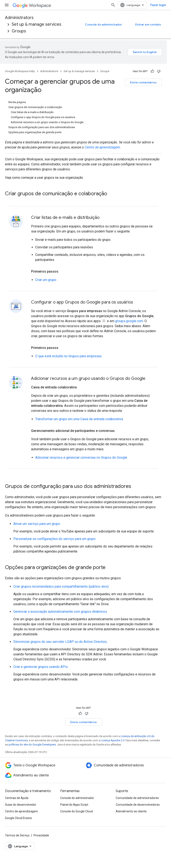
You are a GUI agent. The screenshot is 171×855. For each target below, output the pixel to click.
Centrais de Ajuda (16, 798)
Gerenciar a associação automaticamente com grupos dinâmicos (60, 612)
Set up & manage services (36, 24)
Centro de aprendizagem (102, 147)
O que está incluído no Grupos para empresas (68, 356)
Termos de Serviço (17, 835)
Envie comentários (143, 82)
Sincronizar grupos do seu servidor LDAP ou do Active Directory (60, 642)
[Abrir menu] (7, 5)
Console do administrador (103, 24)
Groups (19, 31)
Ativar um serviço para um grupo (36, 524)
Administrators (19, 17)
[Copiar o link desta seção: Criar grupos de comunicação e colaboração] (111, 194)
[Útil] (152, 71)
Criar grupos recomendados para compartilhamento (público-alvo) (61, 586)
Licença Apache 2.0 (112, 740)
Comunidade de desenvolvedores (138, 804)
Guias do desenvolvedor (20, 804)
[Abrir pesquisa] (113, 5)
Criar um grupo (45, 280)
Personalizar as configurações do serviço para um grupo (54, 539)
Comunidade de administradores (137, 798)
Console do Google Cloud (76, 811)
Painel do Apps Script (74, 804)
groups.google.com (129, 321)
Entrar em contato (148, 24)
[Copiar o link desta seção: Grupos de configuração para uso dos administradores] (135, 486)
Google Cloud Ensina (18, 818)
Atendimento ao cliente (131, 811)
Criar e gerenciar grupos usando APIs (40, 667)
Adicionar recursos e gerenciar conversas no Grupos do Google (81, 457)
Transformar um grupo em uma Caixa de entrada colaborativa (79, 419)
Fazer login (158, 5)
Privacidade (41, 835)
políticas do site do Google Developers (32, 744)
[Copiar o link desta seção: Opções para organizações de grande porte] (110, 567)
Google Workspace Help (20, 71)
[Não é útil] (159, 71)
